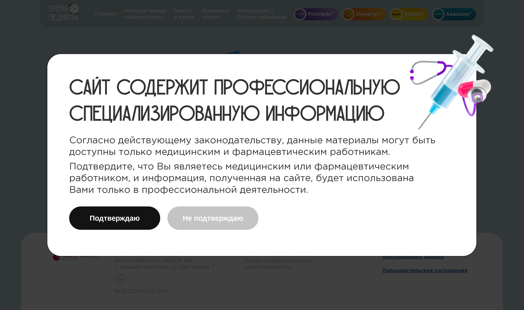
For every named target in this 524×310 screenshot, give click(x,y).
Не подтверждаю (213, 218)
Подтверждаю (115, 218)
